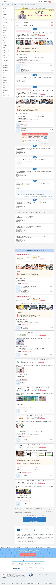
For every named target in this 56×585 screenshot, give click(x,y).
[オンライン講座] (36, 355)
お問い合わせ (23, 583)
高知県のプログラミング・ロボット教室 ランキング (30, 4)
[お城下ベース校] (36, 328)
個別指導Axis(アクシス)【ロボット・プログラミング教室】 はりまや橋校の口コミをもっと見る (38, 196)
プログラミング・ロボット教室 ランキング (13, 4)
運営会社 (3, 583)
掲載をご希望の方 (30, 583)
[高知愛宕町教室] (36, 66)
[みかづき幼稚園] (36, 291)
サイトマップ (36, 583)
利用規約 (17, 583)
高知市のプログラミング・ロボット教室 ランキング (11, 5)
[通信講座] (36, 383)
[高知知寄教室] (36, 70)
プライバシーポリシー (10, 583)
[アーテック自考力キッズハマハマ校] (36, 287)
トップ (4, 4)
